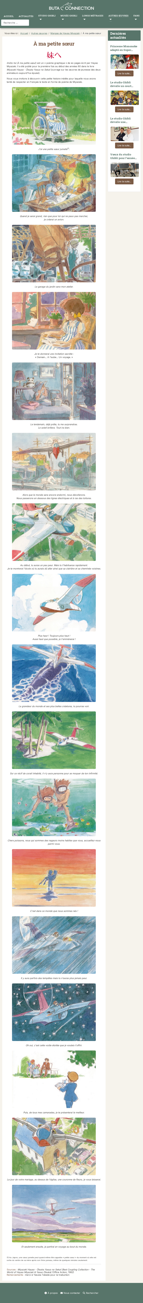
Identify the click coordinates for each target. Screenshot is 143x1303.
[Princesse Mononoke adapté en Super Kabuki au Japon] (124, 61)
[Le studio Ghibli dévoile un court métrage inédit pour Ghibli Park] (124, 97)
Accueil (9, 16)
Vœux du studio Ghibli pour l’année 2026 (122, 158)
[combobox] (15, 23)
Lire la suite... (124, 73)
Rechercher (92, 1293)
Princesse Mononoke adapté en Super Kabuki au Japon (123, 49)
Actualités (26, 16)
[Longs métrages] (84, 19)
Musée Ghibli (68, 15)
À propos (53, 1293)
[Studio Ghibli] (40, 19)
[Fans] (135, 19)
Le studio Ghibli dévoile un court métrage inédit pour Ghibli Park (123, 88)
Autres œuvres (118, 15)
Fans (136, 15)
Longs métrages (92, 15)
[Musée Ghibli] (62, 19)
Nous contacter (72, 1293)
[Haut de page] (138, 1298)
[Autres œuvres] (110, 19)
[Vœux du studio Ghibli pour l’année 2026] (124, 169)
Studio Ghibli (47, 15)
